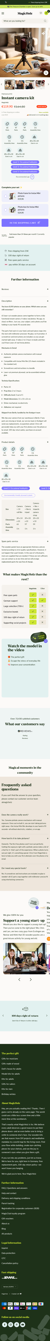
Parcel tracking (8, 1203)
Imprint (5, 1248)
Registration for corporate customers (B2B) (20, 1208)
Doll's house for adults (11, 1069)
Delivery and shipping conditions (16, 1198)
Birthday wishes (9, 1094)
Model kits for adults (11, 1074)
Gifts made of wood (10, 1063)
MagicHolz (5, 102)
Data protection (8, 1253)
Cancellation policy (10, 1263)
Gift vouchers (7, 1218)
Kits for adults (8, 1079)
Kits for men (7, 1089)
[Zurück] (1, 84)
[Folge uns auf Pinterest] (17, 1325)
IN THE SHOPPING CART (23, 222)
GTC (4, 1258)
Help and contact (9, 1193)
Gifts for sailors (8, 1084)
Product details (8, 442)
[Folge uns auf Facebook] (5, 1325)
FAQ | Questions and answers (14, 1188)
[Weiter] (48, 84)
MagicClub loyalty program (13, 1213)
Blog (4, 1228)
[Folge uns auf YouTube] (23, 1325)
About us (5, 1223)
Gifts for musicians (10, 1058)
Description (7, 301)
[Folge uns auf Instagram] (11, 1325)
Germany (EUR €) (8, 1286)
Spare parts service (10, 541)
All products (7, 1233)
